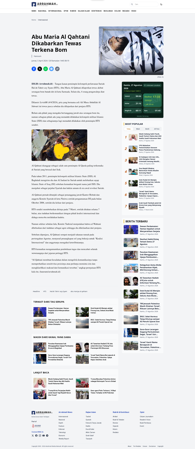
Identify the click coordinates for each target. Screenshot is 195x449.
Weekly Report (64, 439)
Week (138, 129)
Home (34, 20)
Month (147, 129)
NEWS (34, 11)
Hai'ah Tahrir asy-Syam (58, 291)
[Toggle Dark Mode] (161, 4)
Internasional (63, 416)
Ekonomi (62, 435)
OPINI (66, 11)
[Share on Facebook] (34, 69)
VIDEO (133, 11)
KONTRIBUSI (97, 11)
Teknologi (62, 432)
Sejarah (115, 426)
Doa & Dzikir (90, 429)
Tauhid (88, 416)
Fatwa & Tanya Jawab (93, 423)
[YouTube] (43, 435)
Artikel (115, 416)
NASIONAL (42, 11)
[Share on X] (39, 69)
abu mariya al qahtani (79, 291)
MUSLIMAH (108, 11)
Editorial (61, 429)
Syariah (88, 420)
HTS (44, 291)
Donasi (145, 446)
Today (128, 129)
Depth (61, 423)
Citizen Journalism (146, 416)
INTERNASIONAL (55, 11)
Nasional (62, 420)
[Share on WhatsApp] (45, 69)
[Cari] (132, 4)
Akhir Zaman (90, 432)
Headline (36, 291)
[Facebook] (36, 435)
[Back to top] (190, 444)
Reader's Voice (145, 420)
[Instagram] (40, 435)
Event (142, 426)
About (129, 446)
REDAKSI (126, 11)
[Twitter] (33, 435)
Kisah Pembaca (145, 423)
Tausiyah (89, 439)
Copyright (160, 446)
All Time (156, 129)
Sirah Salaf (90, 435)
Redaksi (115, 432)
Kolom (115, 429)
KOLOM (118, 11)
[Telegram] (47, 435)
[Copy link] (57, 69)
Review (115, 423)
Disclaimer (152, 446)
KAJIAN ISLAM (84, 11)
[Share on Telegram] (51, 69)
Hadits (88, 426)
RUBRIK (73, 11)
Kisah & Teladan (118, 420)
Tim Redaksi (137, 446)
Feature (61, 426)
